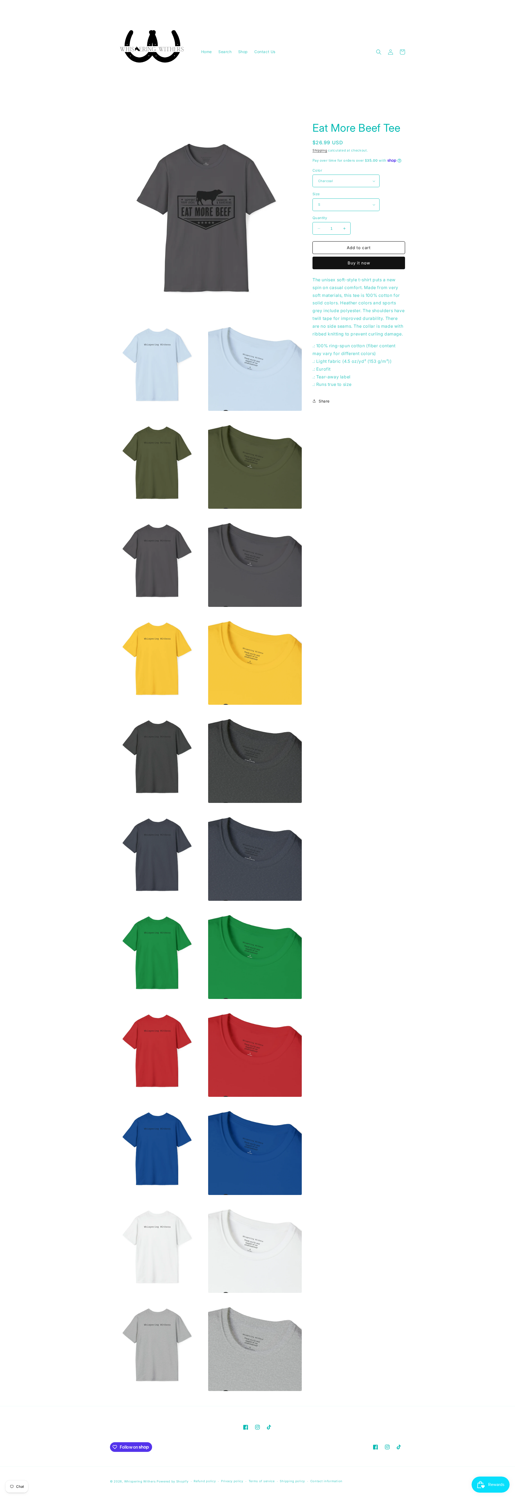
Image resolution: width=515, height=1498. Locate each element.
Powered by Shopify (173, 1481)
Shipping (319, 150)
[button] (379, 52)
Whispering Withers (140, 1481)
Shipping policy (292, 1481)
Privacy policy (232, 1481)
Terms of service (262, 1481)
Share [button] (324, 401)
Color (317, 170)
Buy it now (359, 262)
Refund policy (205, 1481)
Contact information (326, 1481)
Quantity (319, 218)
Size (316, 194)
